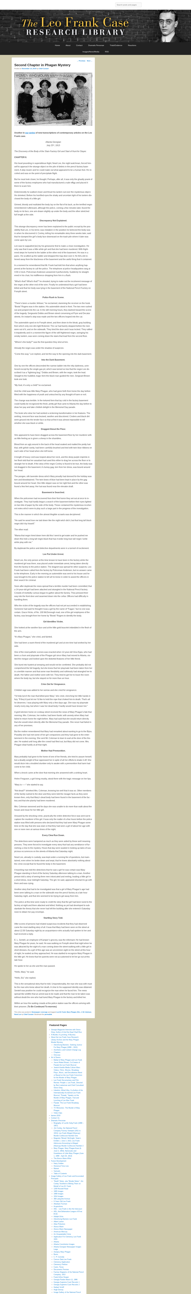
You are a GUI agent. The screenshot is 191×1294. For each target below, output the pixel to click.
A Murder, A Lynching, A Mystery (63, 1035)
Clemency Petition (60, 1264)
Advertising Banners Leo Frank (65, 1219)
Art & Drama (55, 1057)
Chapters (57, 1052)
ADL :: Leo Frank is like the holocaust (68, 1209)
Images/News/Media (91, 52)
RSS (107, 52)
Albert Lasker (59, 1222)
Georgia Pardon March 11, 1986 (65, 1280)
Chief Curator (44, 69)
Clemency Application (62, 1262)
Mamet (56, 1168)
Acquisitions (58, 1206)
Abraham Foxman (60, 1204)
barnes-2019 (55, 1115)
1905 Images (58, 1191)
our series (30, 133)
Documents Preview (61, 1269)
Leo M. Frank (61, 1012)
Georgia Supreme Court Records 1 (67, 1282)
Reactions (132, 45)
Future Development (58, 1161)
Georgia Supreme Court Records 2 (67, 1285)
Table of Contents (60, 1173)
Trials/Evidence (116, 45)
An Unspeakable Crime (62, 1234)
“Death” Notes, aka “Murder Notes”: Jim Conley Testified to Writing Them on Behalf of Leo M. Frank (68, 1183)
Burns (56, 1254)
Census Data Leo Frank (62, 1259)
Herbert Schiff (59, 1287)
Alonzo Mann (59, 1227)
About (68, 45)
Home (57, 45)
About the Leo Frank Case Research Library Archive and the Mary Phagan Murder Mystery (65, 1039)
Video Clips (58, 1113)
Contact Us (55, 1118)
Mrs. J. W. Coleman (84, 1012)
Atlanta (56, 1242)
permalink (48, 1014)
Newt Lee (17, 1014)
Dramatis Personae (96, 45)
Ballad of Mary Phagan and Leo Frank (68, 1060)
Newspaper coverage (40, 1012)
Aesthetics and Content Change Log (67, 1050)
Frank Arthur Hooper (61, 1277)
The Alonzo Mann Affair (62, 1158)
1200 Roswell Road (61, 1189)
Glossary (57, 1055)
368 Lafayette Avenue (62, 1199)
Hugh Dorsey (58, 1290)
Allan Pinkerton (59, 1224)
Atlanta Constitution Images (64, 1244)
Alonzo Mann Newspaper (63, 1229)
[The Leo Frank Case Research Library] (95, 26)
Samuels (57, 1171)
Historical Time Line (61, 1166)
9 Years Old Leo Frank (62, 1201)
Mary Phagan (71, 1012)
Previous (81, 61)
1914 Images (58, 1196)
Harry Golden (59, 1163)
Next (89, 61)
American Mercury (60, 1232)
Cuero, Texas (59, 1267)
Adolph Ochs (58, 1216)
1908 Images (58, 1194)
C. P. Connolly (59, 1257)
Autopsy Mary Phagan (62, 1252)
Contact (79, 45)
